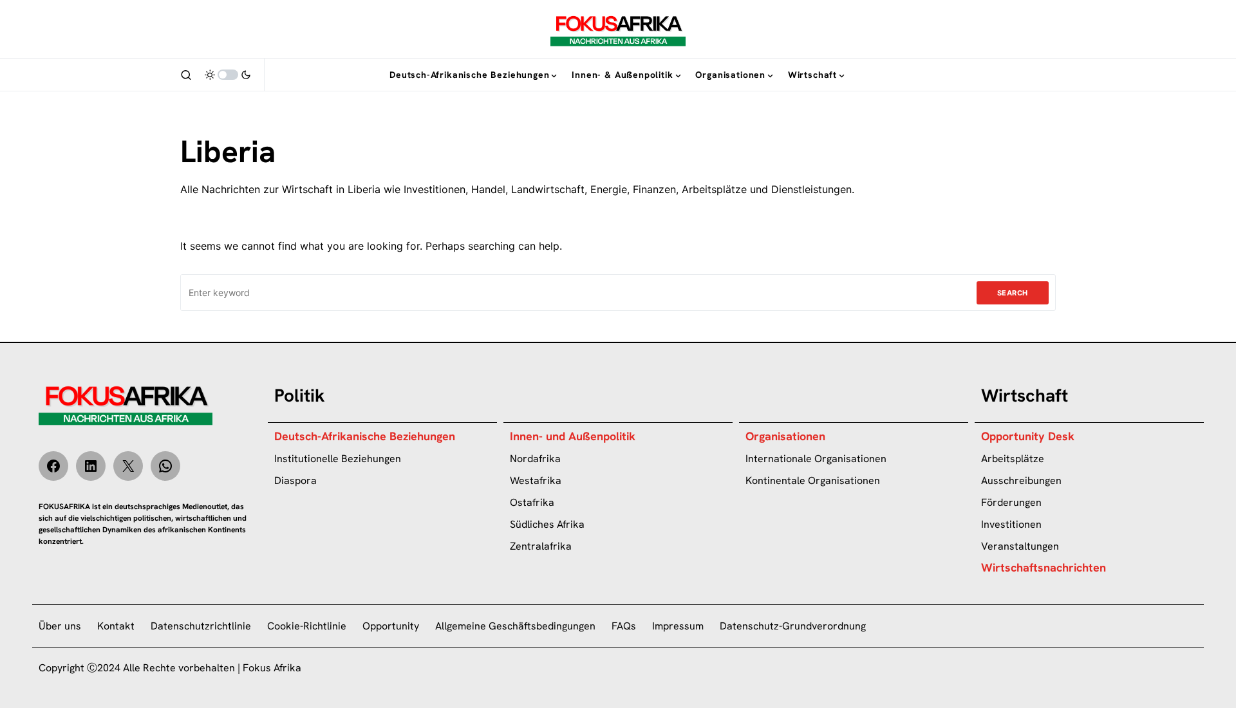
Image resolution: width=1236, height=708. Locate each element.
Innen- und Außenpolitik (572, 436)
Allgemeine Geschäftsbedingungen (515, 626)
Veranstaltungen (1020, 546)
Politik (299, 395)
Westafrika (535, 480)
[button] (186, 74)
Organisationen (785, 436)
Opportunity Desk (1027, 436)
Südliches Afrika (547, 524)
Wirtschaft (1024, 395)
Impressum (678, 626)
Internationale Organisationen (815, 458)
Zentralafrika (541, 546)
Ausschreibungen (1021, 480)
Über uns (60, 626)
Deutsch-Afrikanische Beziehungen (364, 436)
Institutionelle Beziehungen (337, 458)
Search (1012, 292)
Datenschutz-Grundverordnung (793, 626)
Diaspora (295, 480)
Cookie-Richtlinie (306, 626)
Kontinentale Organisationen (812, 480)
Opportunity (390, 626)
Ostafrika (532, 502)
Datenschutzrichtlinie (201, 626)
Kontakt (116, 626)
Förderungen (1011, 502)
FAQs (624, 626)
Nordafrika (535, 458)
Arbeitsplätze (1012, 458)
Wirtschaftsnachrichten (1043, 567)
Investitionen (1011, 524)
